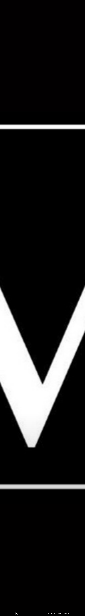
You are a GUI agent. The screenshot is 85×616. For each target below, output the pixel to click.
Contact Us (66, 613)
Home (47, 613)
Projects (59, 613)
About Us (53, 613)
